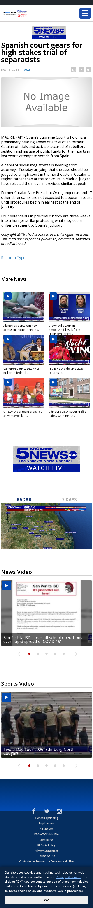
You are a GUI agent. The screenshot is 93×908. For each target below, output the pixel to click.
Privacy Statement (46, 851)
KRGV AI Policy (46, 845)
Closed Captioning (46, 818)
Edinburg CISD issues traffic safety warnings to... (67, 414)
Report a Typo (13, 257)
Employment (47, 823)
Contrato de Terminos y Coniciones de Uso (46, 861)
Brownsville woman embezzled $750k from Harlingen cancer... (64, 329)
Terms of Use (46, 856)
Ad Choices (46, 829)
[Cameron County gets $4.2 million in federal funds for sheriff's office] (23, 350)
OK (46, 900)
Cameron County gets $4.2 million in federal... (21, 371)
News (27, 69)
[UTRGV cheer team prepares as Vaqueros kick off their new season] (23, 393)
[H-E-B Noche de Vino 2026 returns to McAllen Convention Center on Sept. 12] (69, 350)
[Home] (30, 13)
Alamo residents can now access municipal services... (21, 327)
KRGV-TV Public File (46, 834)
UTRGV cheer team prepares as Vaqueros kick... (22, 414)
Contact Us (46, 840)
